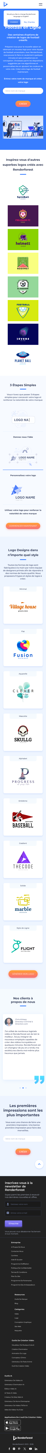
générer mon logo (23, 974)
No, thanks (29, 22)
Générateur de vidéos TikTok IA (16, 1405)
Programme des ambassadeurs (23, 1285)
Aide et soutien (16, 1260)
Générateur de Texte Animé (22, 1362)
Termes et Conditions (19, 1272)
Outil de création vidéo (20, 1366)
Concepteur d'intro (19, 1358)
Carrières (14, 1255)
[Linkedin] (36, 1449)
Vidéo (17, 1314)
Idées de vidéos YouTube (14, 1410)
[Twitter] (24, 1449)
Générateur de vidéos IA (14, 1380)
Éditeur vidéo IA (10, 1389)
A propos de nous (18, 1247)
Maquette (18, 1330)
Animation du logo (19, 1353)
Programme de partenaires (21, 1281)
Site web (18, 1326)
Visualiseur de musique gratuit (23, 1345)
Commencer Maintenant (23, 526)
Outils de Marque (21, 1299)
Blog (16, 1303)
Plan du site (15, 1276)
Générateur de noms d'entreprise (17, 1401)
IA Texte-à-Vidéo (11, 1393)
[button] (20, 1088)
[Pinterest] (19, 1449)
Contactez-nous (17, 1251)
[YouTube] (30, 1449)
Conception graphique (23, 1322)
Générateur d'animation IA (14, 1384)
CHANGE (14, 22)
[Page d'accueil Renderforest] (5, 4)
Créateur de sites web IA (14, 1397)
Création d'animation (20, 1349)
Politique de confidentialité (21, 1268)
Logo (16, 1318)
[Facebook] (9, 1449)
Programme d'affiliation (20, 1264)
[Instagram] (14, 1449)
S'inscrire (13, 1223)
